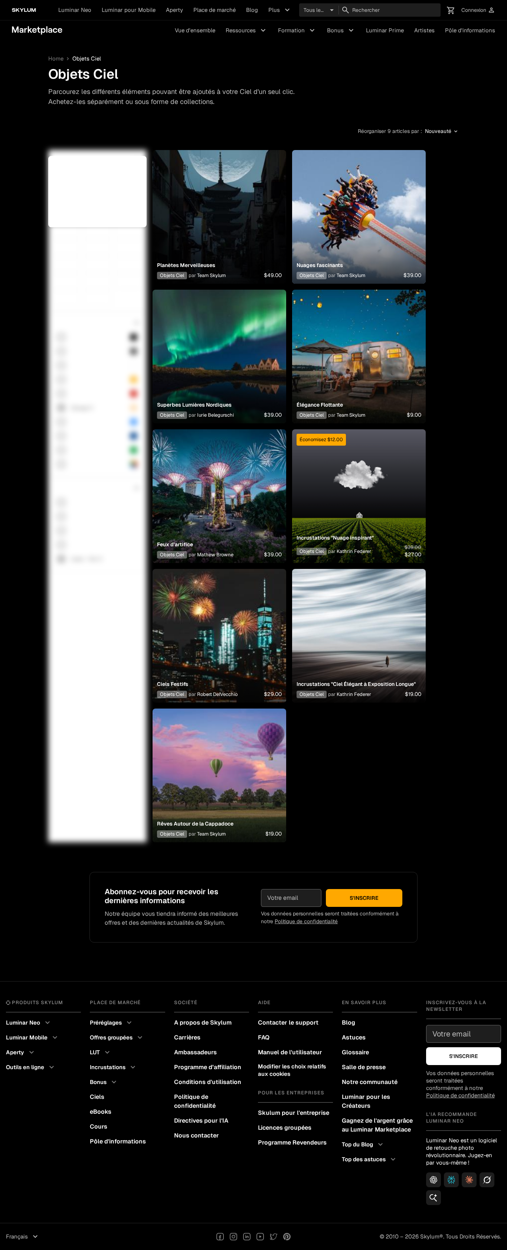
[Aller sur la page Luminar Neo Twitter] (273, 1236)
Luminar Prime (385, 30)
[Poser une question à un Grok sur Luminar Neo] (487, 1179)
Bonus (341, 30)
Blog (252, 9)
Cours (98, 1126)
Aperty (174, 9)
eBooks (100, 1112)
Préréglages (112, 1022)
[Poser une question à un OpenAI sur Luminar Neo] (433, 1179)
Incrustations (113, 1067)
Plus (280, 10)
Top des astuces (370, 1159)
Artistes (424, 30)
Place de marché (214, 9)
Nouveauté (442, 131)
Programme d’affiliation (207, 1067)
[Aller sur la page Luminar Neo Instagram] (233, 1236)
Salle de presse (364, 1067)
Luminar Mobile (32, 1037)
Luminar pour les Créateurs (366, 1101)
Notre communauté (370, 1082)
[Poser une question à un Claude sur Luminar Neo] (469, 1179)
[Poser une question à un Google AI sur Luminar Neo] (433, 1197)
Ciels (97, 1097)
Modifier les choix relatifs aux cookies (292, 1070)
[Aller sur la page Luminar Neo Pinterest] (287, 1236)
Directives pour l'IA (201, 1120)
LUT (101, 1052)
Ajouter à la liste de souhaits (219, 208)
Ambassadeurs (195, 1052)
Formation (297, 30)
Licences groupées (284, 1128)
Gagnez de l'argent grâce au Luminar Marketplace (377, 1125)
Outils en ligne (31, 1067)
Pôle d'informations (470, 30)
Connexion (478, 10)
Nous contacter (196, 1135)
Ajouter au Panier (219, 226)
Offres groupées (117, 1037)
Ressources (247, 30)
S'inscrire (364, 898)
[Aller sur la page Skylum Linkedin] (247, 1236)
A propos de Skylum (203, 1022)
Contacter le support (288, 1022)
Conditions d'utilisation (207, 1082)
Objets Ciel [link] (86, 58)
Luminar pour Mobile (129, 9)
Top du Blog (363, 1144)
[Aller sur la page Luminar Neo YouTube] (260, 1236)
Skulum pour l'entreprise (293, 1113)
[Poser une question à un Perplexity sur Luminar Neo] (451, 1179)
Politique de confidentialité (306, 921)
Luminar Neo (74, 9)
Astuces (354, 1037)
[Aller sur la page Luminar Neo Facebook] (220, 1236)
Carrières (187, 1037)
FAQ (263, 1037)
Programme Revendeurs (292, 1142)
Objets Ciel (172, 275)
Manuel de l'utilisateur (290, 1052)
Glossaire (355, 1052)
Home (55, 58)
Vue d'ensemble (195, 30)
